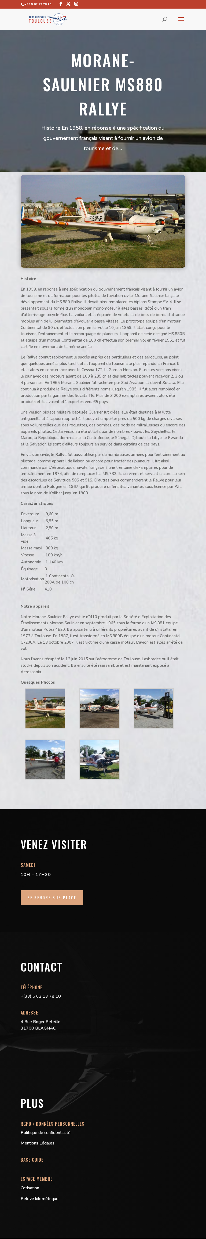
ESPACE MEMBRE (37, 1179)
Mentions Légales (37, 1143)
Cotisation (30, 1188)
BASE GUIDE (32, 1160)
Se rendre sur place (51, 897)
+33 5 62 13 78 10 (37, 4)
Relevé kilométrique (39, 1199)
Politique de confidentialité (46, 1133)
